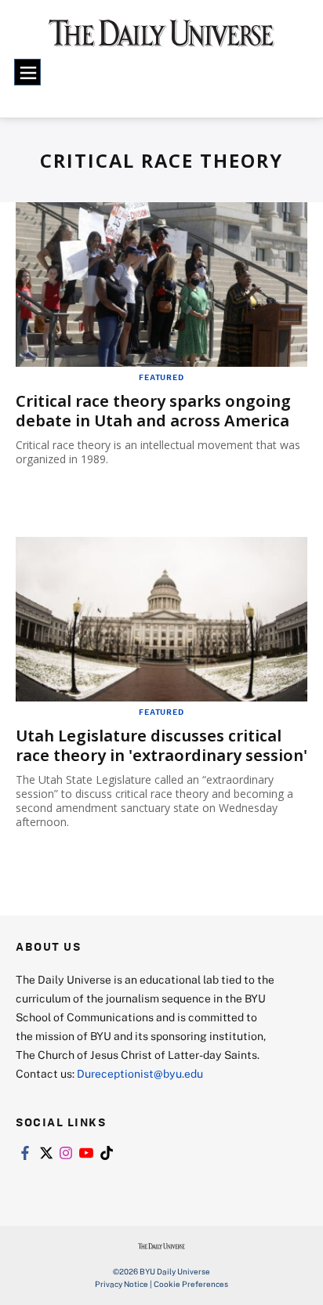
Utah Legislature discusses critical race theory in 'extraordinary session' (161, 745)
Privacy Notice (121, 1284)
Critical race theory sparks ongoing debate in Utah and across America (153, 410)
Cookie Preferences (191, 1284)
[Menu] (27, 72)
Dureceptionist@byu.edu (140, 1073)
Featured (161, 377)
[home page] (161, 39)
